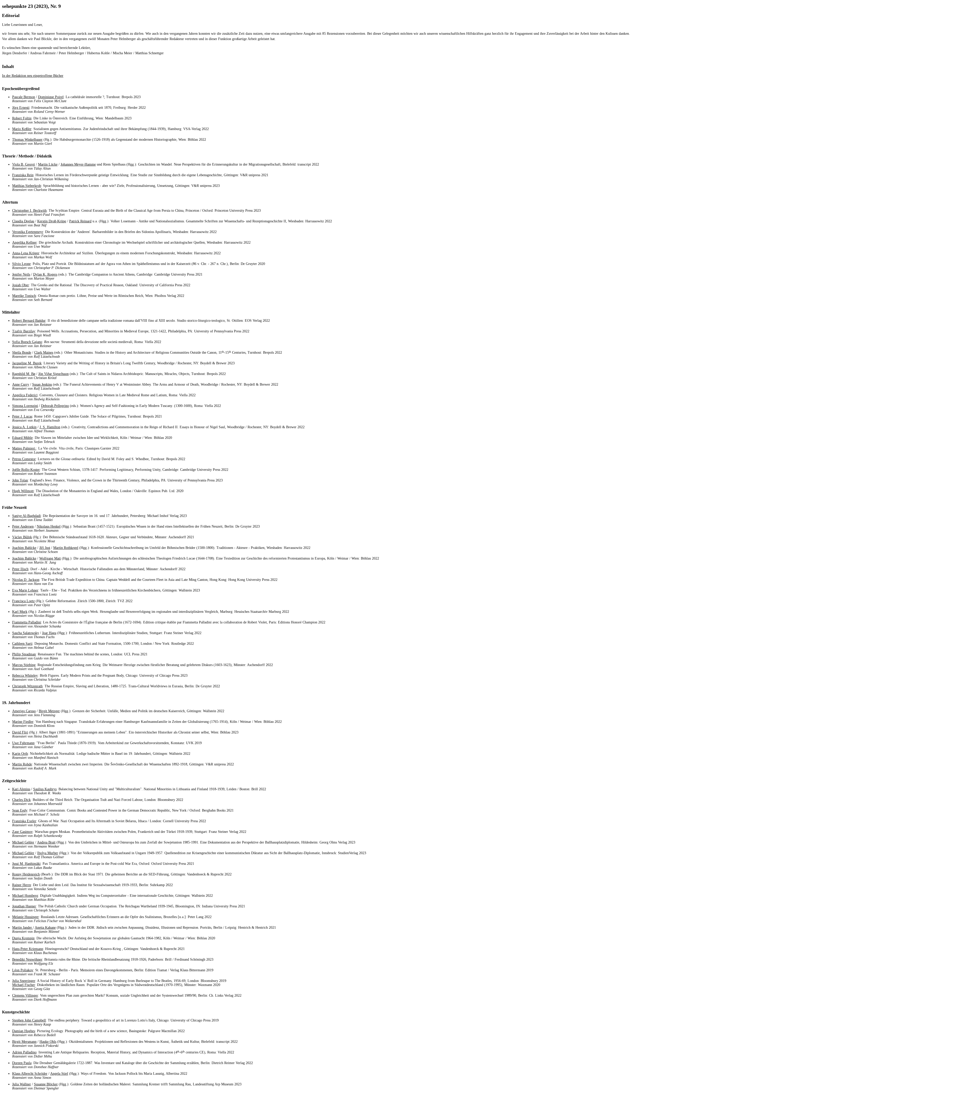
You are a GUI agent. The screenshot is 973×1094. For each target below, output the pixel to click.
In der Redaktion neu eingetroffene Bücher (32, 76)
